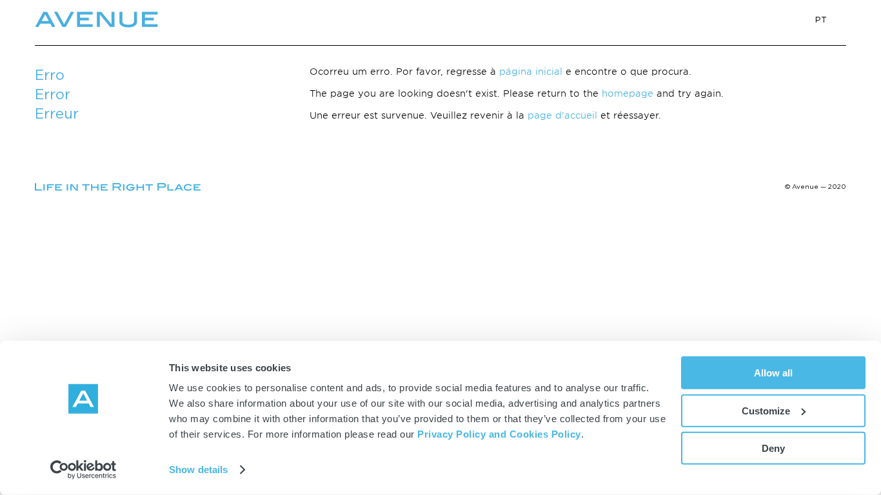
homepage (627, 93)
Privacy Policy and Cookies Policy (499, 434)
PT (821, 19)
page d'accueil (562, 115)
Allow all (773, 372)
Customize (766, 410)
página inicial (530, 71)
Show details (198, 469)
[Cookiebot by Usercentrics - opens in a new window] (83, 470)
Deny (773, 448)
